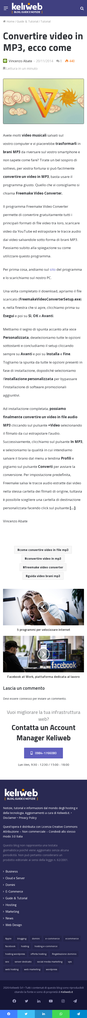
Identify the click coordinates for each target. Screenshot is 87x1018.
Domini (10, 885)
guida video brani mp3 (44, 575)
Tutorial (45, 21)
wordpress (51, 969)
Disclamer (9, 818)
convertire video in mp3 (44, 558)
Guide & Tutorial (27, 21)
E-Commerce (14, 891)
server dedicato (23, 961)
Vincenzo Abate (20, 61)
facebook (10, 946)
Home (10, 21)
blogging (21, 938)
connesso (25, 698)
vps (70, 961)
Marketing (12, 911)
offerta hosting (38, 954)
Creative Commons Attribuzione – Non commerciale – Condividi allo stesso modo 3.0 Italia (40, 831)
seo (7, 961)
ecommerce (72, 938)
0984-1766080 (45, 753)
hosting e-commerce (46, 946)
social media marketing (49, 961)
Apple (8, 938)
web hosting (11, 969)
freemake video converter (44, 567)
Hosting (11, 905)
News (9, 918)
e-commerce (52, 938)
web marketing (32, 969)
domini (36, 938)
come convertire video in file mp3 (44, 549)
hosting (25, 946)
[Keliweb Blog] (27, 8)
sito (53, 269)
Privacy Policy (28, 818)
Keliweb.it (63, 813)
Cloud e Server (15, 878)
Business (11, 871)
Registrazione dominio (64, 954)
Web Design (13, 925)
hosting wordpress (15, 954)
